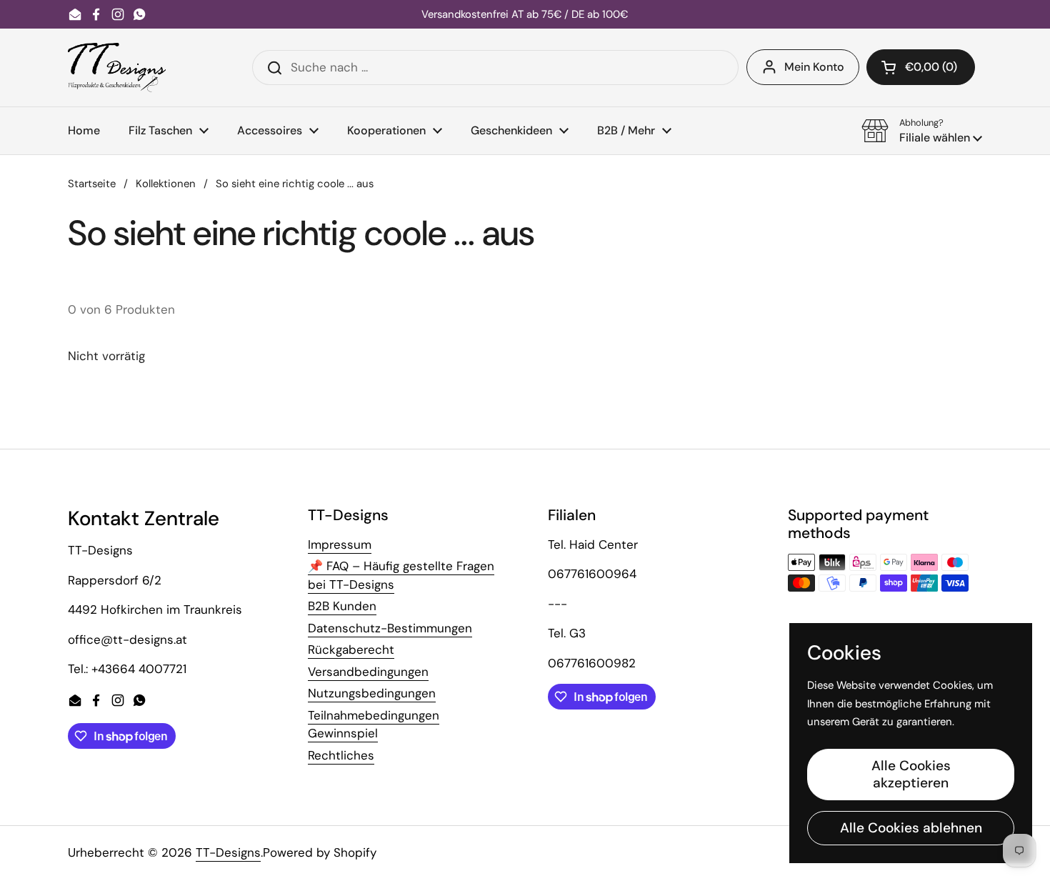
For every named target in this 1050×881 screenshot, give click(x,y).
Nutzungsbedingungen (372, 693)
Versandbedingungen (368, 672)
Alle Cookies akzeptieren (911, 774)
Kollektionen (166, 183)
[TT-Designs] (117, 67)
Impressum (339, 544)
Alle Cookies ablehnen (911, 828)
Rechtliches (341, 755)
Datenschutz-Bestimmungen (390, 628)
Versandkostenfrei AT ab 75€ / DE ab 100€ (524, 14)
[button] (920, 67)
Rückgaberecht (351, 649)
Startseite (92, 183)
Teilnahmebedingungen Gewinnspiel (373, 724)
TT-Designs (228, 852)
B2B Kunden (342, 606)
